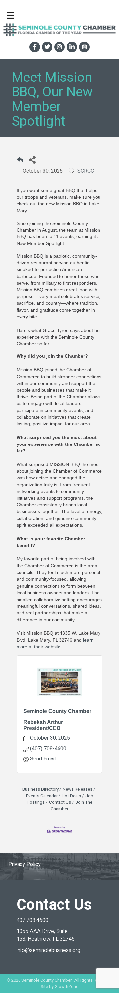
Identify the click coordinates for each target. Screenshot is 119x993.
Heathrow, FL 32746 (46, 935)
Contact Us (60, 802)
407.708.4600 (32, 920)
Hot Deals (71, 796)
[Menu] (10, 15)
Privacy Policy (24, 864)
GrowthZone (66, 986)
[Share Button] (32, 159)
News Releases (77, 789)
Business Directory (40, 789)
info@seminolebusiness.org (48, 950)
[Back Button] (20, 161)
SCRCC (85, 171)
